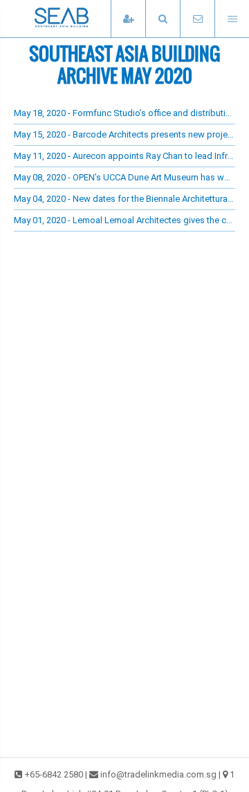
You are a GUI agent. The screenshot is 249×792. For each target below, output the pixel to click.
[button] (162, 19)
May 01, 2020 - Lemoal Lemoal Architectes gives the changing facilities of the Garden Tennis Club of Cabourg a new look (124, 220)
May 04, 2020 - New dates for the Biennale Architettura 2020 (124, 199)
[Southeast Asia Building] (83, 18)
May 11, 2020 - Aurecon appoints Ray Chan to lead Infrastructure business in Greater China (124, 156)
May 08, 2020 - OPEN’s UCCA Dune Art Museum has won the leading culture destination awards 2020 (124, 177)
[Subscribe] (128, 19)
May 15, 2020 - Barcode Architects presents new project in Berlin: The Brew (124, 134)
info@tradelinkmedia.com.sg (158, 774)
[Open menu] (231, 19)
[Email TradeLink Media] (197, 19)
